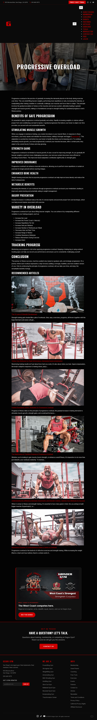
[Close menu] (81, 7)
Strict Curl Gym (47, 684)
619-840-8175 (7, 676)
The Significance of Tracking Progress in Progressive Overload (32, 454)
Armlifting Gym (47, 681)
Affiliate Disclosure (76, 707)
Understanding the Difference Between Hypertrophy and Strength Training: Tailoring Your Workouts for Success (48, 501)
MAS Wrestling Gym (49, 678)
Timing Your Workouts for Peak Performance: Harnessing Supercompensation (37, 361)
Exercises (74, 678)
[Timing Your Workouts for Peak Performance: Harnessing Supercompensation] (48, 341)
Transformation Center (50, 697)
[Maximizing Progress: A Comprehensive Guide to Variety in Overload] (48, 527)
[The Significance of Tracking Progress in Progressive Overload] (48, 434)
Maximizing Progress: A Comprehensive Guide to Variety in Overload (34, 547)
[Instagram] (87, 2)
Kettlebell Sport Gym (49, 687)
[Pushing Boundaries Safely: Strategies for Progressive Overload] (48, 387)
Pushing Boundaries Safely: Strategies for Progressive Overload (32, 407)
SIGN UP (25, 684)
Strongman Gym (47, 668)
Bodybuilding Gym (48, 694)
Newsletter (74, 694)
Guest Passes (75, 668)
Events (73, 681)
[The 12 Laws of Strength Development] (48, 294)
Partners (73, 684)
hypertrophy (76, 136)
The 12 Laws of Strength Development (24, 314)
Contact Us (48, 646)
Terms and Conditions (77, 697)
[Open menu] (74, 23)
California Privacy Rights (78, 704)
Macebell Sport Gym (49, 691)
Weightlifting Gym (48, 671)
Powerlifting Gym (48, 665)
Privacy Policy (75, 700)
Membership (74, 665)
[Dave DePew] (92, 716)
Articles (73, 691)
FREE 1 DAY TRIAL (77, 2)
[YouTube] (93, 2)
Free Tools (74, 675)
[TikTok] (90, 2)
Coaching (74, 671)
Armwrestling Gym (48, 675)
